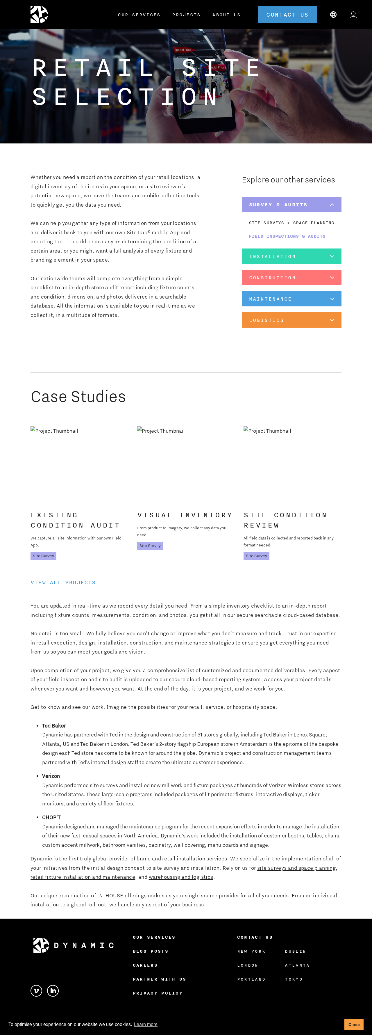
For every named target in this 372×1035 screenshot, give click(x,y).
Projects (186, 14)
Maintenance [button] (270, 298)
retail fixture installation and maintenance (83, 876)
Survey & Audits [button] (278, 204)
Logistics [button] (266, 320)
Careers (145, 965)
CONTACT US (287, 14)
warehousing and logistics (181, 876)
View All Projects (63, 582)
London (248, 965)
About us (226, 14)
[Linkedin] (53, 990)
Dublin (295, 951)
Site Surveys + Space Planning (292, 223)
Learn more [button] (146, 1024)
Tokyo (294, 979)
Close (354, 1024)
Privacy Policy (158, 993)
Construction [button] (272, 277)
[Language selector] (333, 14)
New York (251, 951)
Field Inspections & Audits (287, 236)
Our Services (139, 14)
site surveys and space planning (296, 867)
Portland (251, 979)
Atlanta (297, 965)
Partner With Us (160, 979)
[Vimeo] (39, 990)
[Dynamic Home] (74, 945)
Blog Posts (151, 951)
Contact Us (255, 937)
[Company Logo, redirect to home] (41, 14)
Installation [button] (272, 256)
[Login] (353, 14)
